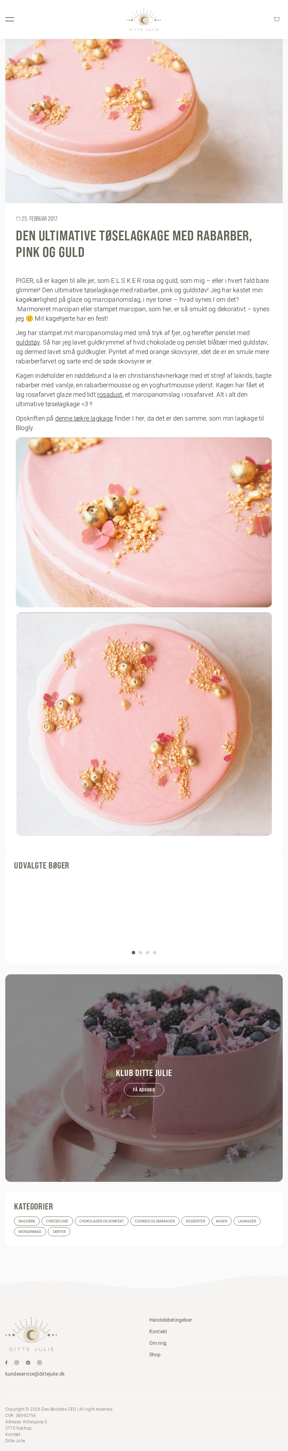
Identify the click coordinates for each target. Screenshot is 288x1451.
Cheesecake (57, 1221)
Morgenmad (30, 1231)
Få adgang (144, 1089)
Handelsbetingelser (170, 1319)
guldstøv (28, 342)
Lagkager (247, 1221)
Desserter (195, 1221)
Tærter (59, 1231)
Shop (155, 1354)
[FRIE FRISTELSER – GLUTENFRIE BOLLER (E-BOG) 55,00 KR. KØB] (144, 915)
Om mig (157, 1343)
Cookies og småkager (155, 1221)
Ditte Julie (15, 1441)
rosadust (110, 394)
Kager (221, 1221)
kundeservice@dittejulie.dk (35, 1373)
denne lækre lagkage (84, 418)
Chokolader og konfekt (101, 1221)
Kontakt (158, 1331)
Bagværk (27, 1221)
